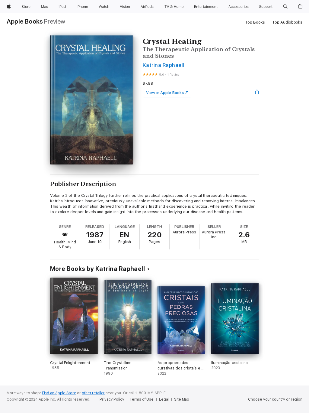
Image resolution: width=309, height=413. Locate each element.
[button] (285, 6)
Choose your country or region (275, 399)
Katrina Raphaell (163, 65)
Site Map (181, 399)
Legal (164, 399)
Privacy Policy (112, 399)
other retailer (93, 393)
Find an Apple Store (59, 393)
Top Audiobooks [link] (287, 22)
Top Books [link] (255, 22)
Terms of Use (141, 399)
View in (165, 92)
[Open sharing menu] (257, 92)
